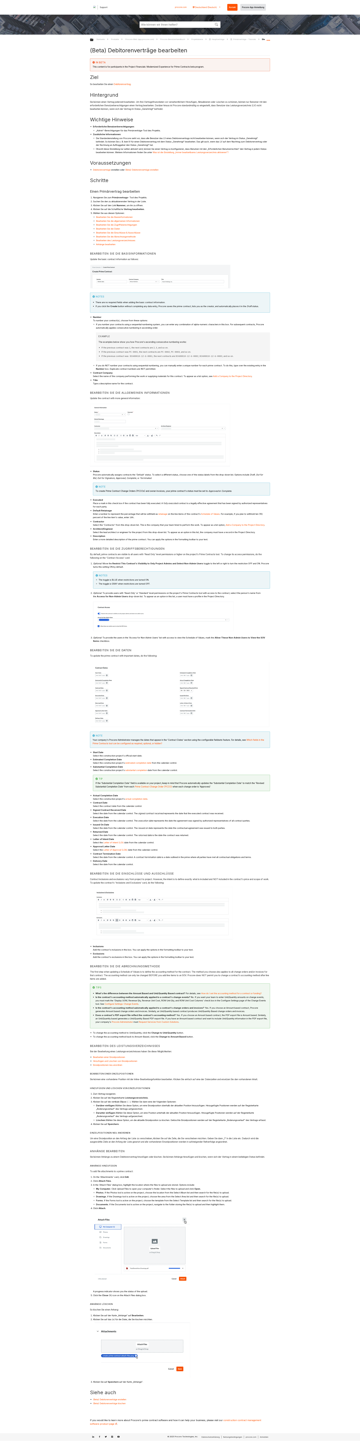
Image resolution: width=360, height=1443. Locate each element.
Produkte (115, 39)
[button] (216, 24)
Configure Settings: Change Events (121, 1004)
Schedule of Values (210, 514)
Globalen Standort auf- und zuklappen (268, 39)
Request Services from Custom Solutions (159, 1022)
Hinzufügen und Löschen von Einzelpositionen (115, 1061)
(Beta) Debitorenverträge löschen (109, 1403)
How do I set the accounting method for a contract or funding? (231, 993)
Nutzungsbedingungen (232, 1437)
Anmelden (264, 1437)
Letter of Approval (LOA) (115, 849)
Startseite (100, 39)
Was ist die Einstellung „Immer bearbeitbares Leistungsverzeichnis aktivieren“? (191, 152)
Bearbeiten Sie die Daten (108, 228)
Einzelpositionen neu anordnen (107, 1065)
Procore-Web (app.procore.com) (139, 39)
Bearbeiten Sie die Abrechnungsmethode (116, 236)
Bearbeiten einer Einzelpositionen (109, 1057)
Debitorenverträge (102, 169)
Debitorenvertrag (122, 84)
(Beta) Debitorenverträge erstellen (141, 169)
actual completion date (136, 799)
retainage (162, 514)
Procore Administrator (122, 1022)
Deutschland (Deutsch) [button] (205, 7)
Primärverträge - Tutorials (244, 39)
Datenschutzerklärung (211, 1437)
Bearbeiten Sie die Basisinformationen (114, 217)
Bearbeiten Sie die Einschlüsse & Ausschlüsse (118, 232)
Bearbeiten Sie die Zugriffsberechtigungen (116, 224)
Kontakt (232, 7)
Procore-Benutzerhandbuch (173, 39)
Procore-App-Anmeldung (253, 7)
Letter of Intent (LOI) (113, 842)
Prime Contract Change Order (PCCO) (153, 786)
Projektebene (197, 39)
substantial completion (136, 770)
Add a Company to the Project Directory (232, 376)
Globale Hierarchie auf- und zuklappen (93, 40)
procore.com (181, 7)
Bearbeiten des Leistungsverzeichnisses (115, 240)
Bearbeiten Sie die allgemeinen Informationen (118, 221)
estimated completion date (138, 763)
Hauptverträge (218, 39)
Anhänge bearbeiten (105, 244)
